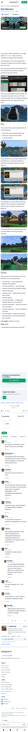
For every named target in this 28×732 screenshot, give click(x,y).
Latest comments (5, 670)
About (13, 708)
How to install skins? (6, 691)
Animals (3, 403)
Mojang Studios (14, 715)
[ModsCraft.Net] (6, 652)
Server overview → (6, 644)
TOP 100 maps (5, 667)
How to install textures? (7, 689)
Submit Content (5, 682)
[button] (2, 2)
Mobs (13, 403)
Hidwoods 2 (8, 55)
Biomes (8, 403)
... (21, 14)
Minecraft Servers (5, 672)
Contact (17, 708)
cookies (7, 724)
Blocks (18, 403)
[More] (11, 450)
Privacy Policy (24, 708)
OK (24, 724)
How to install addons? (6, 684)
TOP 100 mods (5, 665)
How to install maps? (6, 686)
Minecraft (3, 715)
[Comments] (10, 730)
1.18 (4, 397)
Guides (3, 676)
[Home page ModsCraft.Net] (14, 2)
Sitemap (3, 693)
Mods (8, 6)
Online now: (8, 655)
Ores (22, 403)
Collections (4, 674)
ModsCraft (3, 6)
